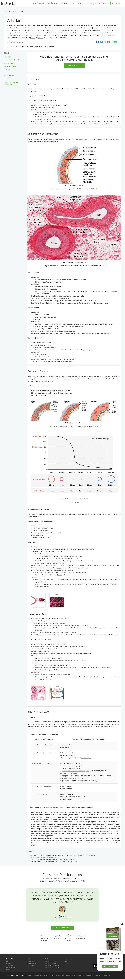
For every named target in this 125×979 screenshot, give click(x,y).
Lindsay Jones (43, 47)
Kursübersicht (52, 3)
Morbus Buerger (86, 758)
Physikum (64, 3)
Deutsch (105, 975)
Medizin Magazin (38, 3)
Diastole (40, 38)
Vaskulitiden (31, 717)
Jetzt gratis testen (102, 3)
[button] (74, 65)
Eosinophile (65, 771)
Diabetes (116, 833)
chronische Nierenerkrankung (83, 819)
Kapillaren (36, 301)
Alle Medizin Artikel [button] (10, 11)
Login (90, 3)
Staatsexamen (78, 3)
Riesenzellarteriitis (65, 747)
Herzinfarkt (67, 819)
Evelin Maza (51, 47)
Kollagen (37, 319)
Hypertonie (34, 812)
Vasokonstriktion (19, 35)
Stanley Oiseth (33, 47)
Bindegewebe (57, 282)
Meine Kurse (116, 3)
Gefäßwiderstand (43, 117)
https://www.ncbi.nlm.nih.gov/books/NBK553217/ (44, 857)
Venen (67, 105)
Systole (32, 38)
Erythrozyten (113, 291)
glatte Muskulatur (43, 324)
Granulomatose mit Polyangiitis (71, 768)
